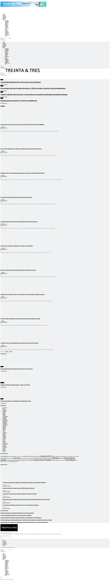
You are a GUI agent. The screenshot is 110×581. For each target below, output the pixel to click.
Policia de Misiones (39, 460)
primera (1, 366)
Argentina (6, 22)
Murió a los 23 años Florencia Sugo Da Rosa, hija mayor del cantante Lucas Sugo (18, 270)
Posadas (6, 26)
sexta (4, 442)
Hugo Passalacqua (76, 456)
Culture (4, 415)
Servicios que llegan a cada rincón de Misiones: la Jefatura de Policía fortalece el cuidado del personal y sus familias (26, 520)
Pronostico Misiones (55, 460)
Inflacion (4, 458)
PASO (26, 460)
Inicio (4, 14)
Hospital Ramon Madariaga (69, 456)
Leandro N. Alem (30, 458)
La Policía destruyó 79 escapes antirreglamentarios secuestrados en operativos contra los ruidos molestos (24, 522)
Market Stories (49, 458)
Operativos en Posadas (10, 460)
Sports (4, 445)
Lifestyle (4, 425)
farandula (4, 421)
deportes (4, 17)
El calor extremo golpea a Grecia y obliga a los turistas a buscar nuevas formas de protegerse (21, 148)
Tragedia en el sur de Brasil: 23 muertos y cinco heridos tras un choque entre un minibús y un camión (22, 294)
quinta (4, 439)
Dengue (33, 456)
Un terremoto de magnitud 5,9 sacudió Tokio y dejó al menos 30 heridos (16, 197)
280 (9, 351)
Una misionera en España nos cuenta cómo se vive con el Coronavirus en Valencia (20, 505)
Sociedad (6, 31)
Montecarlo (61, 458)
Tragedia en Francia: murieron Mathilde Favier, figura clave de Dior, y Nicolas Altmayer (19, 343)
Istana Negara (10, 458)
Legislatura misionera (38, 458)
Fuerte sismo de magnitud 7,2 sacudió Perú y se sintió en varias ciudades (16, 246)
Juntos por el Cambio (24, 458)
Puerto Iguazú (62, 460)
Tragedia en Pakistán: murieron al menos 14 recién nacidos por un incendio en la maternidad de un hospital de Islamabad (33, 94)
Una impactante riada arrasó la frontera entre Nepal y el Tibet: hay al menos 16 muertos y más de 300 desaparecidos (32, 88)
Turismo (6, 33)
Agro (6, 35)
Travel (4, 449)
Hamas (54, 456)
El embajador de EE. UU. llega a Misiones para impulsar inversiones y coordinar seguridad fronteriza (22, 173)
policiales (4, 18)
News (4, 429)
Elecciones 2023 (46, 456)
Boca (17, 456)
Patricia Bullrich (30, 460)
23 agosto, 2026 (3, 200)
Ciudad (6, 23)
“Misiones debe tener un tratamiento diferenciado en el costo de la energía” (17, 513)
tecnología (7, 32)
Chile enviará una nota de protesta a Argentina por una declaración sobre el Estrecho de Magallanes (22, 124)
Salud (65, 460)
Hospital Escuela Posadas (60, 456)
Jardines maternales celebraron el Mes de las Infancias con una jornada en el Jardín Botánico (21, 517)
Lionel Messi (44, 458)
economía (4, 16)
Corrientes (30, 456)
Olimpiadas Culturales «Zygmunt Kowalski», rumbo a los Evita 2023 (15, 385)
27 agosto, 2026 (3, 84)
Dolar (36, 456)
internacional (5, 424)
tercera (4, 448)
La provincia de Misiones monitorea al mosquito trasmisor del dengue (15, 515)
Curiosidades (7, 34)
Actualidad (7, 21)
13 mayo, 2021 (3, 403)
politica (4, 435)
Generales (7, 20)
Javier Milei (16, 458)
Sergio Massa (70, 460)
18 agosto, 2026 (3, 322)
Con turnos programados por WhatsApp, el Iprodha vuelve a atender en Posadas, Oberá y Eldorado (24, 482)
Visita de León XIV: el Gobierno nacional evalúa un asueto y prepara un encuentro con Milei (20, 318)
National (4, 428)
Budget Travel (20, 456)
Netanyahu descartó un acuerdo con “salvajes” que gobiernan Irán (18, 100)
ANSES (1, 456)
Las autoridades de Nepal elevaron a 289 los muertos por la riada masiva (20, 82)
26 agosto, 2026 (3, 90)
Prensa (3, 126)
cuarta (4, 413)
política (4, 15)
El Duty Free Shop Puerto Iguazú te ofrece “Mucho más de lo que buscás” (19, 488)
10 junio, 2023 (3, 387)
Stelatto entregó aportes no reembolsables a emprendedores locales (15, 401)
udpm (15, 461)
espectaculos (5, 420)
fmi (52, 456)
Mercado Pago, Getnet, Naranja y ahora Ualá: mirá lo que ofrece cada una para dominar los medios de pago (26, 499)
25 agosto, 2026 (3, 127)
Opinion (4, 430)
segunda (4, 441)
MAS (3, 19)
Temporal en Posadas (7, 461)
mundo (6, 27)
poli (3, 431)
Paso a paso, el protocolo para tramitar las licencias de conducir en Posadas (20, 493)
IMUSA (1, 458)
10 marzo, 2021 (3, 371)
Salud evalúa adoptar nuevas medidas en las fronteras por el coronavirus (16, 369)
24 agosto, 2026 (3, 152)
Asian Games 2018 (10, 456)
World (4, 451)
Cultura (6, 30)
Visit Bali (17, 461)
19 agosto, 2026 (3, 273)
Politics (4, 436)
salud (6, 29)
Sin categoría (5, 443)
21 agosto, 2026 (3, 249)
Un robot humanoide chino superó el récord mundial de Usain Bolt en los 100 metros (18, 221)
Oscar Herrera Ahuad (19, 460)
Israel (7, 458)
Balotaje (14, 456)
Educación (7, 28)
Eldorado (39, 456)
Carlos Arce (26, 456)
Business (5, 411)
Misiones (6, 25)
